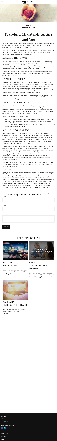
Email (4, 205)
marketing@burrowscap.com (7, 425)
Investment (3, 438)
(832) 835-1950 (8, 419)
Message (5, 214)
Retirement (3, 436)
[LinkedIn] (5, 428)
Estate (2, 439)
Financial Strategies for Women (38, 265)
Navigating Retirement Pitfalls (15, 303)
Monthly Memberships (11, 264)
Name (4, 196)
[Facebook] (2, 428)
